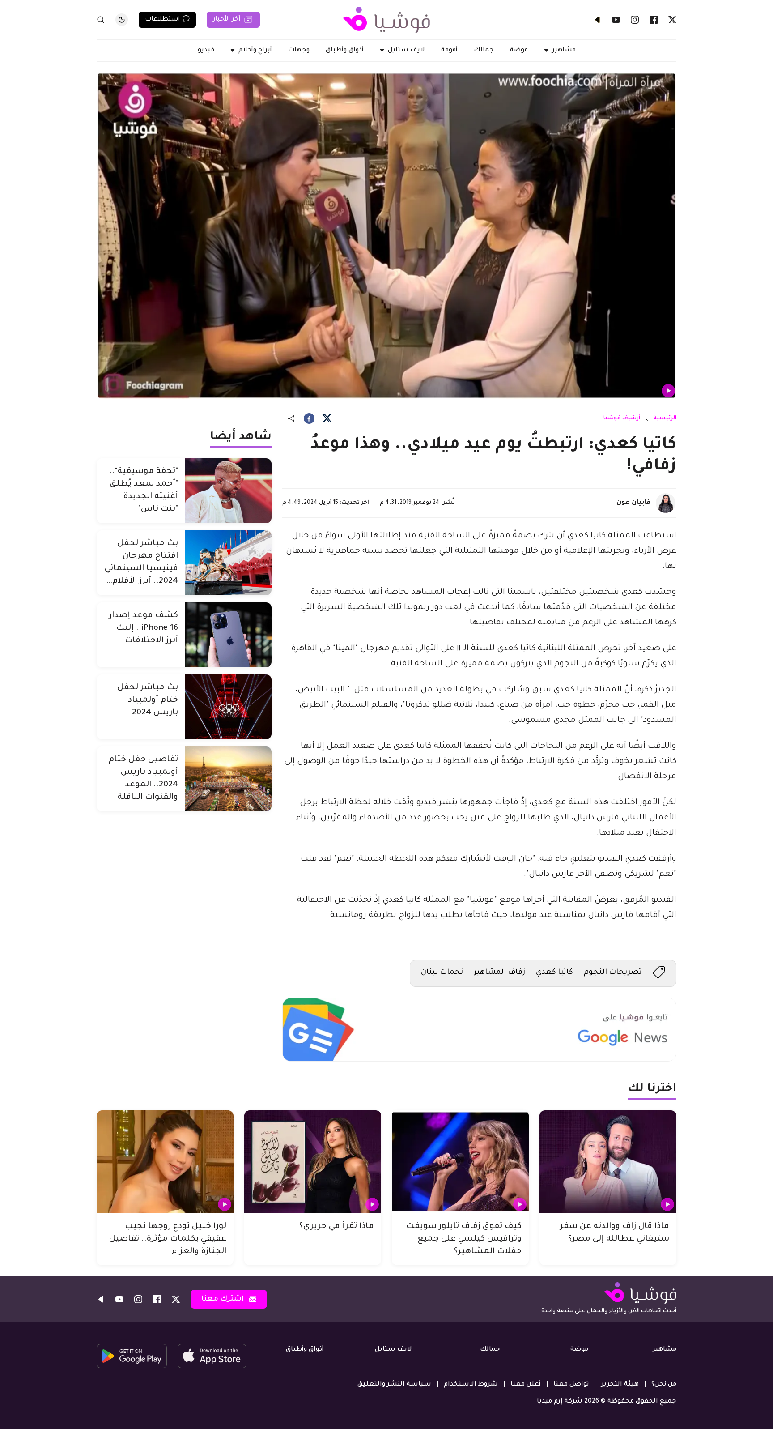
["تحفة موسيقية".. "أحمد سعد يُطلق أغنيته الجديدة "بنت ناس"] (228, 490)
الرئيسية (664, 418)
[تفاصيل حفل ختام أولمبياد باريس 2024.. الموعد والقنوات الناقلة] (228, 778)
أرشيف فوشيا (621, 418)
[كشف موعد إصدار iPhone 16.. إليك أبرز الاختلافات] (228, 634)
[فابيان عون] (665, 503)
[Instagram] (635, 20)
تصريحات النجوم (613, 972)
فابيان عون (633, 503)
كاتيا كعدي (554, 972)
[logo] (386, 20)
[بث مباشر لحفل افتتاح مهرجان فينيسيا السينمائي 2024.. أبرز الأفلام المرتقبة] (228, 562)
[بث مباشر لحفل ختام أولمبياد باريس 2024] (228, 706)
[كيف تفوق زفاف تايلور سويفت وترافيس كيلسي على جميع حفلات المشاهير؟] (460, 1161)
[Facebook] (654, 20)
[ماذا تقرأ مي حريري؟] (312, 1161)
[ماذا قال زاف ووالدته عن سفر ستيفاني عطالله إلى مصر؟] (607, 1161)
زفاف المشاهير (499, 972)
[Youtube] (616, 20)
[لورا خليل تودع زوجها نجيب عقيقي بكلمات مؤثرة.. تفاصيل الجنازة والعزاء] (165, 1161)
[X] (672, 20)
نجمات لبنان (442, 972)
